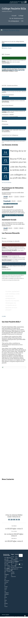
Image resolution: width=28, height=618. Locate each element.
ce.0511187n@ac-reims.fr (14, 529)
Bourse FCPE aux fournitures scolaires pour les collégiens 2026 (6, 570)
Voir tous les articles (6, 182)
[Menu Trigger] (25, 2)
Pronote (8, 571)
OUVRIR (4, 316)
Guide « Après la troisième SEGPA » (11, 122)
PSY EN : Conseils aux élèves (10, 203)
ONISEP (9, 566)
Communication (14, 561)
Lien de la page (5, 96)
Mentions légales (5, 614)
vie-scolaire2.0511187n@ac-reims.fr (14, 535)
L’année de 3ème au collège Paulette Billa (13, 216)
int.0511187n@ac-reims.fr (14, 541)
